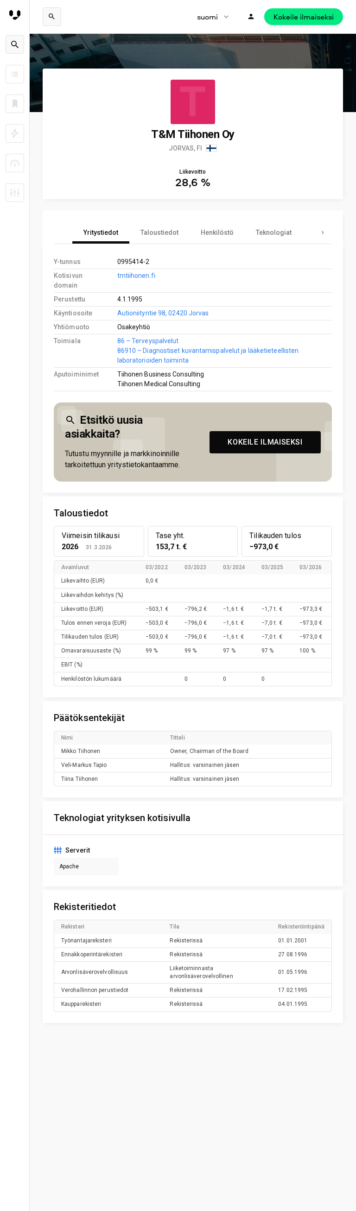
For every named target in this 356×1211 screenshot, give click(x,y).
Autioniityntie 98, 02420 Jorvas (163, 313)
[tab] (100, 232)
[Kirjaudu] (251, 16)
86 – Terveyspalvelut (148, 341)
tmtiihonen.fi (136, 275)
